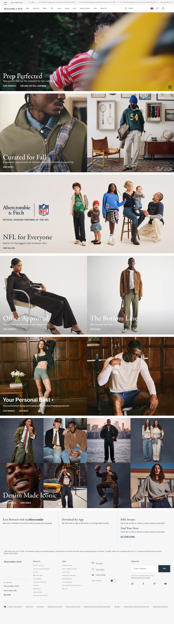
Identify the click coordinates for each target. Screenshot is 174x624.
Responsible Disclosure (160, 606)
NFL (52, 8)
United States (100, 575)
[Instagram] (132, 583)
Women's (36, 8)
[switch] (92, 580)
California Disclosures (40, 595)
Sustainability (37, 592)
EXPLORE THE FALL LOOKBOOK (33, 86)
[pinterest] (154, 583)
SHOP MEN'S (8, 167)
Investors (36, 585)
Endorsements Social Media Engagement (97, 606)
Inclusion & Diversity (40, 582)
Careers (35, 572)
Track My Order (67, 582)
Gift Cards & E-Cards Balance (71, 585)
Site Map (117, 606)
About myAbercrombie (69, 569)
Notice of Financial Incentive (140, 577)
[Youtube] (165, 583)
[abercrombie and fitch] (13, 8)
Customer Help (67, 565)
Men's (45, 8)
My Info (64, 588)
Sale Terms (29, 606)
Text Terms (40, 606)
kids (74, 8)
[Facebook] (143, 583)
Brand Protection (38, 565)
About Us (104, 8)
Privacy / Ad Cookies (15, 606)
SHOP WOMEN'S (9, 86)
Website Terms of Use (73, 606)
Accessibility (37, 579)
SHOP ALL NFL (9, 248)
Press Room (37, 588)
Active (67, 8)
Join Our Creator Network (41, 569)
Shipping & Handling (69, 575)
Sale (95, 8)
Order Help (65, 572)
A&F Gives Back (38, 575)
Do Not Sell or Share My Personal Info (136, 606)
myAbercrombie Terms (55, 606)
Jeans (59, 8)
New (27, 8)
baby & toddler (85, 8)
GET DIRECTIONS (128, 537)
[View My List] (157, 8)
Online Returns (67, 579)
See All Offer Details (11, 553)
